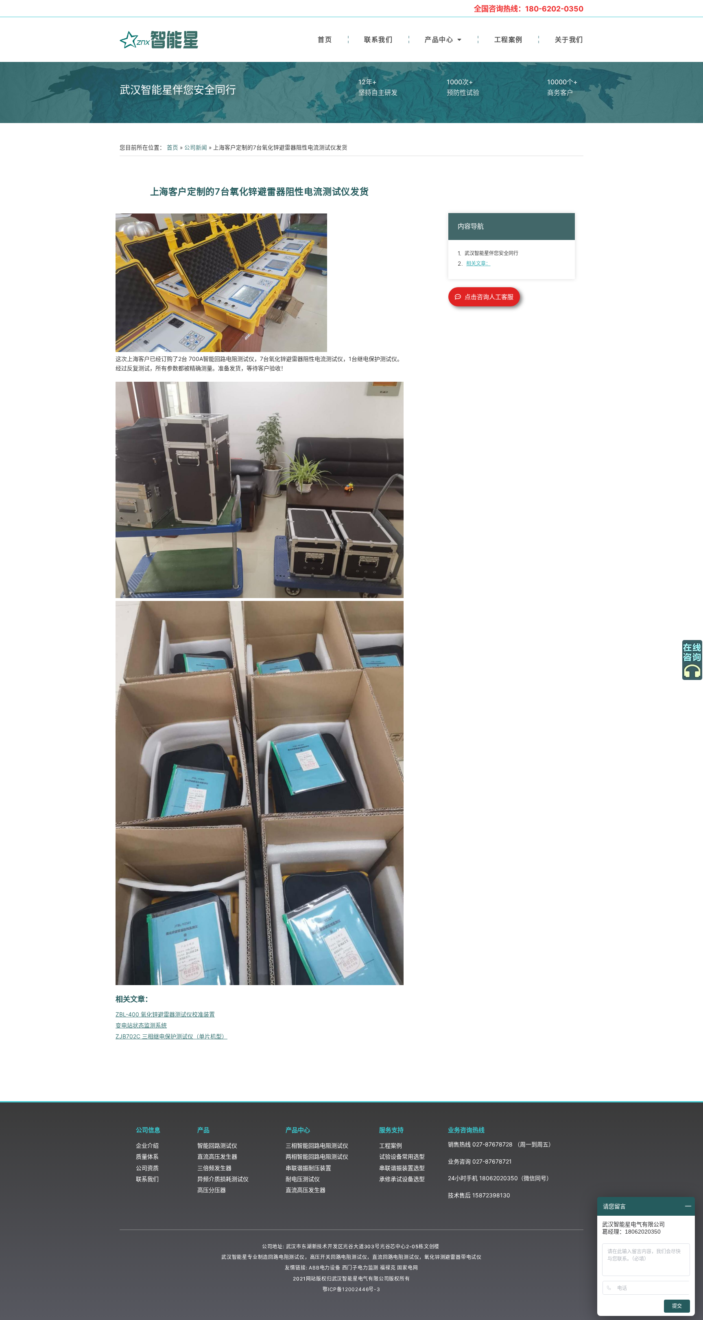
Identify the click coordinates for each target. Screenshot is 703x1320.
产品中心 (439, 39)
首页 (325, 39)
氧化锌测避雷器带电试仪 (453, 1257)
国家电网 (407, 1268)
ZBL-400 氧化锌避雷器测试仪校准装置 (165, 1014)
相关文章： (478, 263)
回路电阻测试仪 (286, 1257)
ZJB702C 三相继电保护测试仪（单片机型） (171, 1036)
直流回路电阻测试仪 (395, 1257)
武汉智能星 (234, 1257)
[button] (484, 296)
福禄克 (387, 1268)
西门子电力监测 (360, 1268)
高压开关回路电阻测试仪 (338, 1257)
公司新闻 (195, 147)
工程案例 (508, 39)
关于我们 (569, 39)
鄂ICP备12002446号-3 (351, 1289)
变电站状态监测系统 (141, 1025)
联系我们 (378, 39)
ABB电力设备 (325, 1268)
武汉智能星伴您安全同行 (491, 253)
